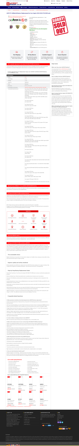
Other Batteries (60, 7)
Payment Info (27, 419)
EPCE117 (34, 27)
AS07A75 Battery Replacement (42, 10)
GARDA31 (31, 399)
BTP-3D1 (20, 399)
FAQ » (41, 419)
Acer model (32, 10)
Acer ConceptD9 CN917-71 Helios (32, 368)
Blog (66, 7)
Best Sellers (26, 422)
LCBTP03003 (20, 384)
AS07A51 (41, 87)
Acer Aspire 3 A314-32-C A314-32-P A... (33, 372)
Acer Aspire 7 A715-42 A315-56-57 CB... (14, 368)
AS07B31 (31, 384)
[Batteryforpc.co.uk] (14, 3)
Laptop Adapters (16, 7)
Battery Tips (59, 418)
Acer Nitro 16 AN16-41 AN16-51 (32, 371)
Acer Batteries (24, 10)
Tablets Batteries (43, 7)
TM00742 (41, 399)
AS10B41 (9, 399)
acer (33, 33)
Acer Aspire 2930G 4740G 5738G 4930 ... (33, 365)
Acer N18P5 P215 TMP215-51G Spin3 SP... (15, 371)
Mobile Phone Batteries (33, 7)
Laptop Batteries (52, 7)
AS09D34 (41, 384)
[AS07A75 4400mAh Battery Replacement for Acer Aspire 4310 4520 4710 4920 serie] (18, 16)
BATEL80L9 (9, 384)
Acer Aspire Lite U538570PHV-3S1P (14, 361)
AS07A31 (26, 87)
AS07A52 (44, 87)
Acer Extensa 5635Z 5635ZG (13, 367)
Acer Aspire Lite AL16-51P (31, 361)
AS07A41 (33, 87)
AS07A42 (37, 87)
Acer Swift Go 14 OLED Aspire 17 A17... (33, 364)
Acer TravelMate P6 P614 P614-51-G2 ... (14, 372)
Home (10, 7)
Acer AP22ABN (30, 367)
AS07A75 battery (27, 406)
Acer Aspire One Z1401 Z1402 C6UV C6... (15, 365)
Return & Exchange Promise (29, 417)
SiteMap (58, 414)
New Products (27, 424)
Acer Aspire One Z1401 (12, 364)
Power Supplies (24, 7)
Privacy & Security (28, 414)
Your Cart (54, 3)
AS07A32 (30, 87)
